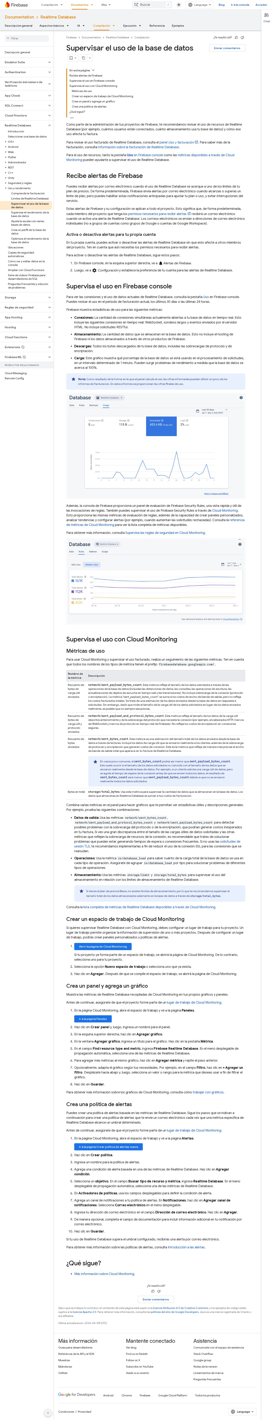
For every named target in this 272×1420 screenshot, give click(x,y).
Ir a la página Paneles (93, 1019)
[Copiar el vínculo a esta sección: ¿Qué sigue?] (105, 1263)
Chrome (126, 1395)
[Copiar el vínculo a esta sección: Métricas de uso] (109, 651)
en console (145, 155)
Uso (206, 297)
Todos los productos (207, 1395)
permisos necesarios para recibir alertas (157, 214)
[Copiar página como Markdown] (83, 58)
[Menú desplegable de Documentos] (93, 5)
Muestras (64, 1360)
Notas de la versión (205, 1366)
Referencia (157, 25)
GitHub (62, 1373)
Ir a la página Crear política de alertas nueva (108, 1147)
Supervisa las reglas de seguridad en (165, 533)
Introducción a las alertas (186, 1247)
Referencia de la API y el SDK (76, 1354)
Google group (202, 1360)
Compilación (49, 5)
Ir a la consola (240, 5)
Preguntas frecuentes (207, 1379)
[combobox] (152, 4)
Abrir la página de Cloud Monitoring (103, 946)
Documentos (79, 5)
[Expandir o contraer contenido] (93, 70)
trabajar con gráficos (208, 1092)
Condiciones (66, 1411)
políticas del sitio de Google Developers (175, 1312)
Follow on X (133, 1360)
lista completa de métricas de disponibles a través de (149, 907)
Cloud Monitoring (225, 511)
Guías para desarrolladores (75, 1347)
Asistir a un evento (137, 1373)
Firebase (71, 37)
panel (176, 142)
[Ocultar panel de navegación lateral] (48, 1413)
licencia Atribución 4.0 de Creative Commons (180, 1308)
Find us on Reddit (137, 1354)
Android (108, 1395)
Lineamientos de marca (208, 1373)
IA (78, 25)
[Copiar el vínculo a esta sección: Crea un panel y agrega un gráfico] (152, 986)
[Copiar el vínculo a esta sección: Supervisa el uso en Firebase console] (176, 286)
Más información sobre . (104, 1274)
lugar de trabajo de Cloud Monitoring (194, 1003)
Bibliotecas (65, 1366)
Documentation (19, 17)
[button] (23, 62)
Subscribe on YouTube (139, 1366)
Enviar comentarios (227, 48)
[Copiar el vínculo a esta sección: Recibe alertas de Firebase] (147, 176)
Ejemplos (178, 25)
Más (104, 5)
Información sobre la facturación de (138, 147)
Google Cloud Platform (172, 1395)
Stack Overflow (203, 1354)
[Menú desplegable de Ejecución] (141, 25)
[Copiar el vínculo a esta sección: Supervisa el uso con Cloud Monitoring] (181, 639)
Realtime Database (58, 17)
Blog (222, 5)
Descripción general (18, 25)
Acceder (261, 5)
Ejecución (129, 25)
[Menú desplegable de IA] (85, 25)
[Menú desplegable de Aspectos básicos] (69, 25)
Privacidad (84, 1411)
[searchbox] (27, 38)
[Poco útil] (242, 38)
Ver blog (131, 1347)
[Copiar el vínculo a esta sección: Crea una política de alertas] (136, 1105)
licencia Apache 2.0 (84, 1312)
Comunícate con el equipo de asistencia (219, 1347)
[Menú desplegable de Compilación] (63, 5)
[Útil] (236, 38)
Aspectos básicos (51, 25)
